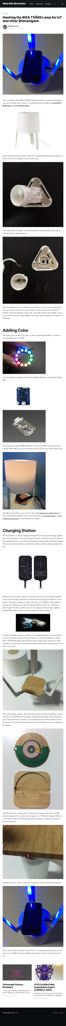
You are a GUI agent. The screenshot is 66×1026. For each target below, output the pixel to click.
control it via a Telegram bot (49, 513)
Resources (39, 4)
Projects (48, 4)
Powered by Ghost (58, 1012)
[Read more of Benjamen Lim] (5, 27)
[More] (54, 4)
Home (31, 4)
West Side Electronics (14, 3)
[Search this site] (62, 3)
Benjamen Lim (13, 26)
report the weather (49, 516)
